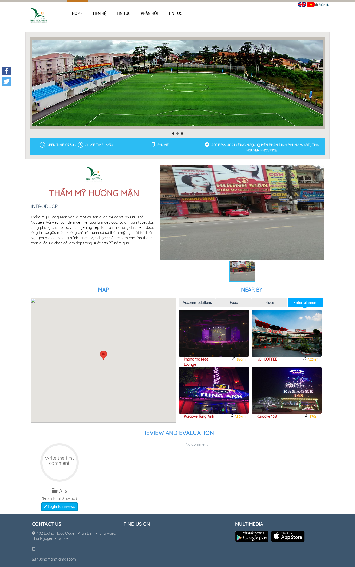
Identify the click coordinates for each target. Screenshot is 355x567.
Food (234, 302)
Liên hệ (99, 13)
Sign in (324, 5)
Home (77, 13)
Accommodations (197, 302)
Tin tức (123, 13)
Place (269, 302)
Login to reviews (61, 506)
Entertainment (306, 302)
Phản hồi (149, 13)
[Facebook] (6, 71)
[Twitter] (6, 81)
